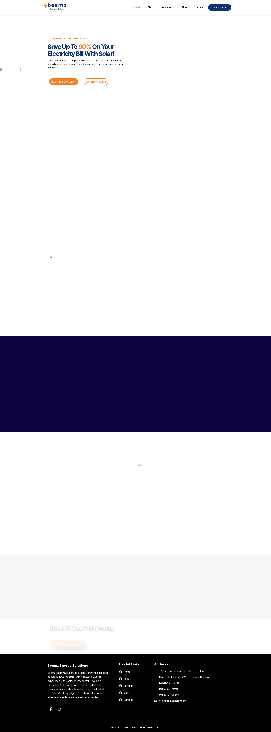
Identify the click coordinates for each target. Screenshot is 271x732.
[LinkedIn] (68, 709)
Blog (184, 7)
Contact (198, 7)
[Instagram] (59, 709)
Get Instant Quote (66, 643)
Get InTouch (219, 7)
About (151, 7)
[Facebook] (51, 709)
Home (137, 7)
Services (166, 7)
